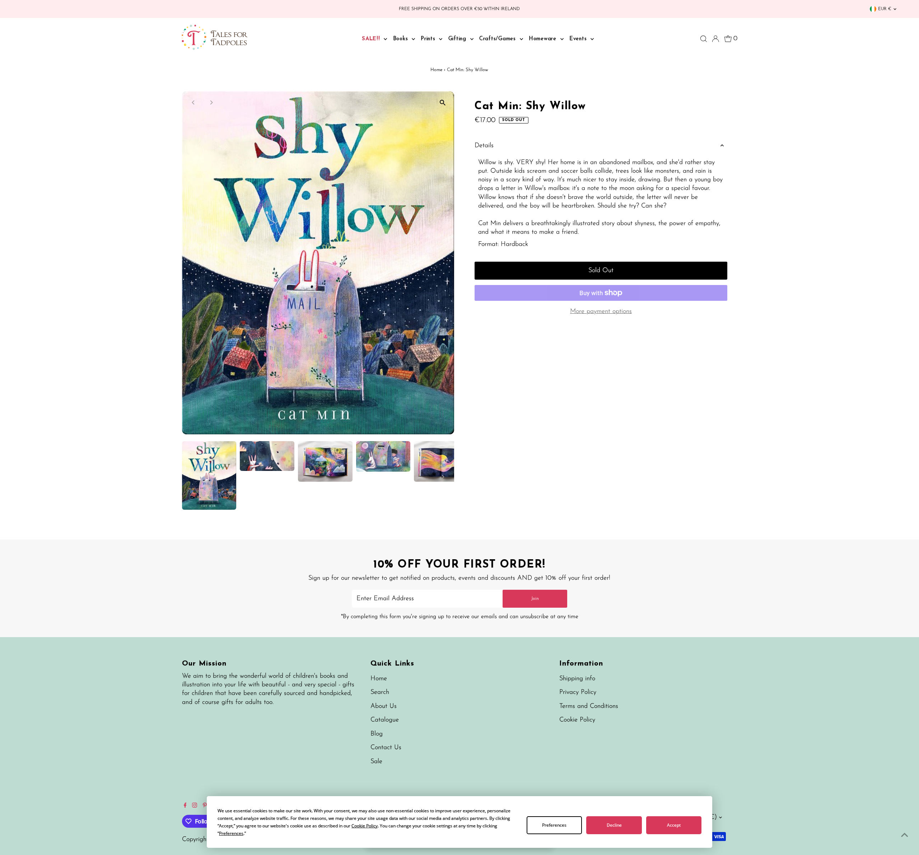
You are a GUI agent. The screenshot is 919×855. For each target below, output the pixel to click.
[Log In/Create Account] (715, 39)
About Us (383, 706)
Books (401, 39)
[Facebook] (185, 806)
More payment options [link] (601, 311)
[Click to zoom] (442, 103)
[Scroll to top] (904, 835)
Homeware (544, 39)
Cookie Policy (577, 720)
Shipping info (577, 679)
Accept (674, 825)
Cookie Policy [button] (364, 826)
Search (379, 692)
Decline (614, 825)
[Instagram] (194, 806)
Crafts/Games (498, 39)
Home (436, 69)
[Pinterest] (205, 806)
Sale (376, 761)
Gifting (458, 39)
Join (535, 598)
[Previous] (194, 102)
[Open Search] (703, 39)
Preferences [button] (231, 833)
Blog (376, 734)
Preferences (554, 825)
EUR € (884, 9)
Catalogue (384, 720)
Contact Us (385, 747)
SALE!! (372, 39)
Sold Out (601, 270)
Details (484, 145)
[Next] (211, 102)
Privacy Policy (577, 692)
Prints (429, 39)
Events (579, 39)
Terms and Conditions (588, 706)
